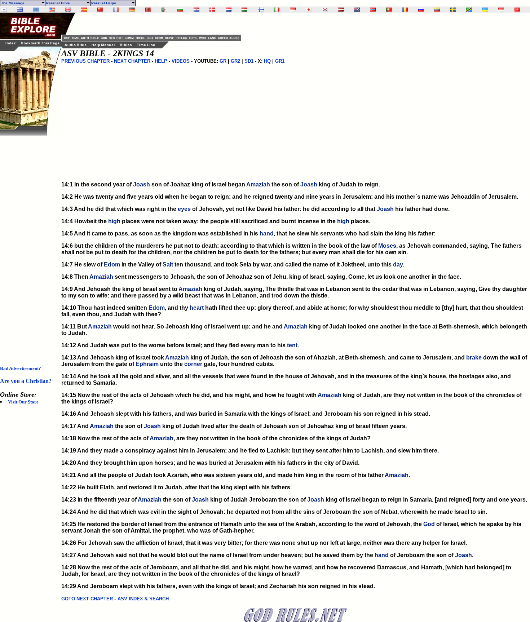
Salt (168, 264)
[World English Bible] (52, 9)
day (398, 264)
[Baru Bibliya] (293, 9)
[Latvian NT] (341, 9)
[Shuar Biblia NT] (437, 9)
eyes (184, 209)
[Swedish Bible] (453, 9)
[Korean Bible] (325, 9)
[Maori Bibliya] (357, 9)
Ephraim (147, 364)
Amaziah (258, 184)
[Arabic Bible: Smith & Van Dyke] (164, 9)
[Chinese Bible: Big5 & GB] (100, 9)
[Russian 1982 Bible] (421, 9)
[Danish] (212, 9)
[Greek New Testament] (20, 9)
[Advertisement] (29, 244)
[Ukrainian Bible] (485, 9)
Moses (387, 246)
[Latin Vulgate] (36, 9)
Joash (141, 184)
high (114, 221)
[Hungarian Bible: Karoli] (244, 9)
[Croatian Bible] (196, 9)
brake (474, 357)
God (429, 524)
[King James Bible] (68, 9)
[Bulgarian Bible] (180, 9)
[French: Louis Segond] (116, 9)
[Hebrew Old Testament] (4, 9)
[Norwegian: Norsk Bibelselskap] (373, 9)
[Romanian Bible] (405, 9)
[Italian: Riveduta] (276, 9)
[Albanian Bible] (148, 9)
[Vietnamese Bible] (517, 9)
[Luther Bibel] (132, 9)
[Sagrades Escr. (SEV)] (84, 9)
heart (197, 308)
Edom (112, 264)
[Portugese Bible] (389, 9)
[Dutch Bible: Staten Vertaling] (228, 9)
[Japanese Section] (309, 9)
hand (267, 233)
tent (292, 345)
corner (193, 364)
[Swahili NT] (469, 9)
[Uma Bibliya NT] (501, 9)
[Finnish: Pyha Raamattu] (261, 9)
